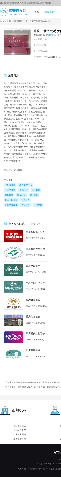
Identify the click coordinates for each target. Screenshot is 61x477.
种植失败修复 (11, 205)
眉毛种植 (23, 190)
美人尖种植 (10, 190)
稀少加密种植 (25, 185)
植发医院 (49, 11)
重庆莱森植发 (33, 316)
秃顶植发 (25, 205)
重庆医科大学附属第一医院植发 (37, 249)
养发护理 (38, 205)
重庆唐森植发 (33, 299)
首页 (37, 11)
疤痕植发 (25, 200)
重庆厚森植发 (33, 266)
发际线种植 (10, 185)
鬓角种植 (9, 195)
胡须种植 (21, 195)
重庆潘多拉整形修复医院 (37, 333)
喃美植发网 (5, 21)
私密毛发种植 (11, 200)
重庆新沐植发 (33, 350)
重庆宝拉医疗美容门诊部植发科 (37, 283)
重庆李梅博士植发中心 (37, 232)
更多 (33, 223)
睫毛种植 (36, 190)
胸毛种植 (34, 195)
